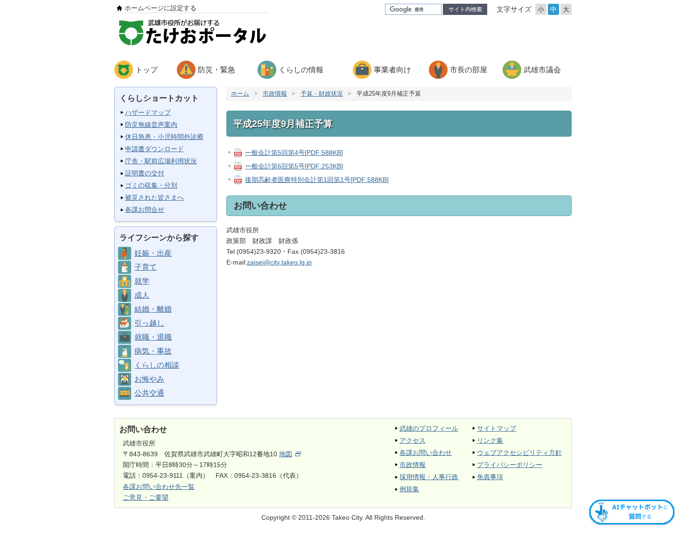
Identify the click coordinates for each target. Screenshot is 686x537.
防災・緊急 (216, 70)
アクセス (412, 440)
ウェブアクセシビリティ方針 (519, 452)
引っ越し (149, 323)
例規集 (409, 489)
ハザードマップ (148, 112)
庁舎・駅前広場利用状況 (161, 161)
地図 (285, 454)
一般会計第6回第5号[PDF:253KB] (294, 166)
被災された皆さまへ (154, 197)
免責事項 (490, 477)
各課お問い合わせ (425, 452)
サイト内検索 (465, 9)
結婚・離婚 (153, 309)
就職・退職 (153, 337)
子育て (145, 267)
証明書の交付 (144, 173)
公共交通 (149, 393)
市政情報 (275, 93)
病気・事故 (153, 351)
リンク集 (490, 440)
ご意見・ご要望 (145, 497)
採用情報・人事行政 (428, 477)
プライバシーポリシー (509, 464)
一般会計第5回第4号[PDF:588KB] (294, 152)
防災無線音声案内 (151, 124)
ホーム (240, 93)
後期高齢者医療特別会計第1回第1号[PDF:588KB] (317, 179)
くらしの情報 (301, 70)
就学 (141, 281)
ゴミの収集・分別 (151, 185)
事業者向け (392, 70)
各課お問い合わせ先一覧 (159, 486)
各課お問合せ (144, 209)
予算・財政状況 (322, 93)
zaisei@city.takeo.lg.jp (279, 262)
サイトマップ (496, 428)
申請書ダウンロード (154, 149)
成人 (141, 295)
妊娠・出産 (153, 253)
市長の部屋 (468, 70)
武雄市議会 (542, 70)
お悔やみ (149, 379)
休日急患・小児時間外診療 (164, 136)
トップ (146, 70)
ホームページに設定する (160, 8)
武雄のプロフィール (428, 428)
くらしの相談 (156, 365)
